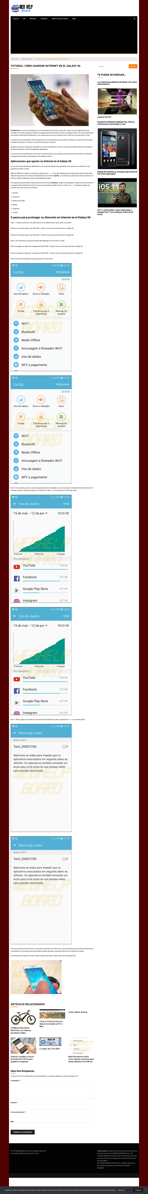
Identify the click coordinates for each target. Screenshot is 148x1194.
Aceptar (138, 1190)
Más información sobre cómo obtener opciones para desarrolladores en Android (81, 1059)
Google (50, 173)
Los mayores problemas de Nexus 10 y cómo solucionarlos (117, 83)
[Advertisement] (74, 37)
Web (12, 1121)
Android (16, 19)
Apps (74, 19)
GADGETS (44, 19)
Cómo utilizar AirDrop (77, 1012)
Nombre (14, 1102)
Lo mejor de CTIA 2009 (50, 1049)
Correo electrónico (18, 1112)
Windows (33, 19)
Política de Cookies (25, 1153)
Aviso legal (34, 1151)
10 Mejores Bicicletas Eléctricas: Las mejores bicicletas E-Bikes (21, 1030)
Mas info (121, 1190)
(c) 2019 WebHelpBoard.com (20, 1151)
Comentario (15, 1080)
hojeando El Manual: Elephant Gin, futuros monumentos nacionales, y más (116, 123)
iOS (24, 19)
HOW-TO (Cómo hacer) (60, 19)
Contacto (36, 1153)
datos (71, 719)
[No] (145, 1190)
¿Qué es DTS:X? (104, 117)
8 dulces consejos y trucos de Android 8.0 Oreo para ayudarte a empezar (22, 1059)
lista (72, 185)
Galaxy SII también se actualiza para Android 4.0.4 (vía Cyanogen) (117, 173)
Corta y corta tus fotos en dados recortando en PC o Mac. (51, 1024)
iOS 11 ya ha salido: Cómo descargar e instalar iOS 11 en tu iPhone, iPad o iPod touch (115, 212)
